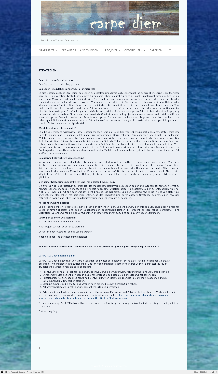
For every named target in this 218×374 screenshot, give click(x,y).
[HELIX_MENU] (170, 50)
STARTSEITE (46, 50)
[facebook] (39, 347)
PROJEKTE (111, 50)
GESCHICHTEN (133, 50)
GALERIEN (155, 50)
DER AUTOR (68, 50)
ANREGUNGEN (89, 50)
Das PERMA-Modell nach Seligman (57, 255)
